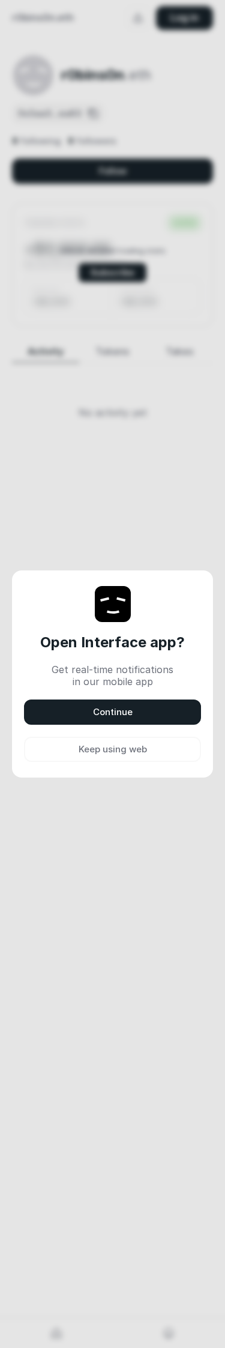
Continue (113, 712)
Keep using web (113, 749)
